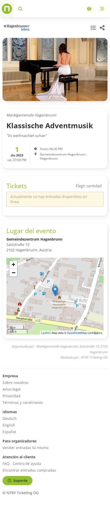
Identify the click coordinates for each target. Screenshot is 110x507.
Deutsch (10, 418)
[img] (55, 296)
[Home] (7, 8)
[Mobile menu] (102, 8)
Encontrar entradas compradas (29, 470)
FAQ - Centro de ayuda (22, 463)
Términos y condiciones (23, 402)
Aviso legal (12, 389)
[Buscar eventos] (20, 8)
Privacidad (11, 395)
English (9, 425)
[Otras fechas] (92, 28)
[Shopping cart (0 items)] (89, 8)
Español (9, 431)
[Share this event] (102, 28)
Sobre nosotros (15, 382)
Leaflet (45, 333)
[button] (55, 291)
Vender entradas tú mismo (25, 447)
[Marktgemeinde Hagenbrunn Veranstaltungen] (16, 28)
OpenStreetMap (77, 333)
